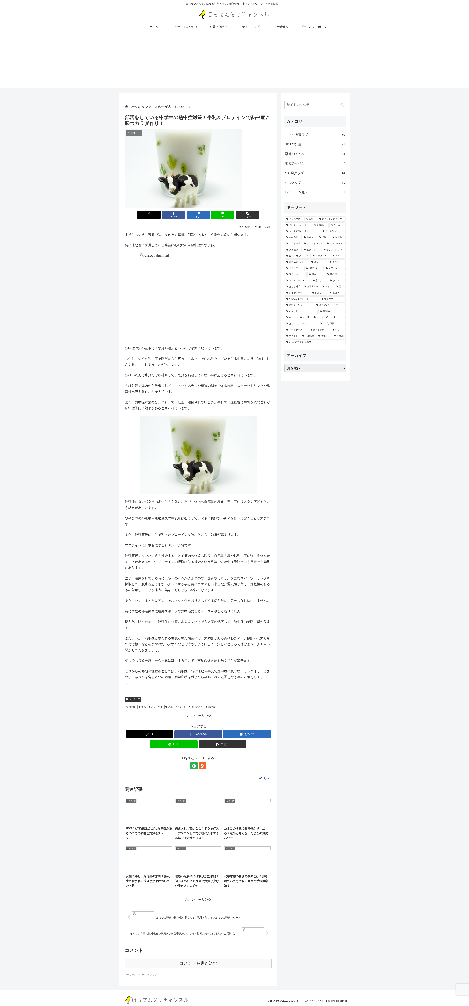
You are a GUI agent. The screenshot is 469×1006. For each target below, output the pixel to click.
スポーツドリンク (177, 707)
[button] (247, 215)
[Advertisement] (234, 62)
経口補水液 (156, 707)
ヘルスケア (134, 699)
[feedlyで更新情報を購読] (194, 765)
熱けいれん (197, 707)
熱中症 (132, 707)
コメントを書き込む (198, 963)
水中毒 (211, 707)
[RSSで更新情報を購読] (202, 765)
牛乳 (143, 707)
